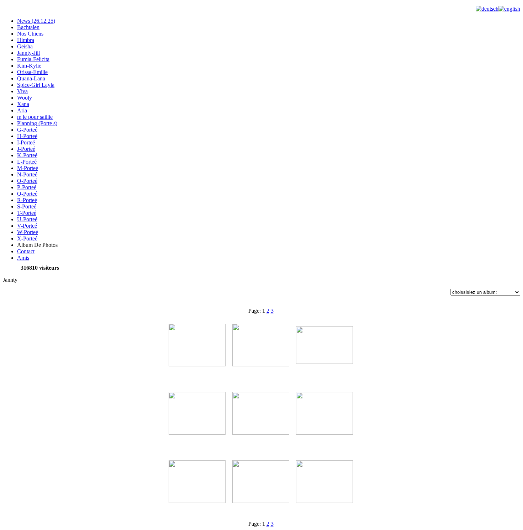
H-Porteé (27, 136)
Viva (22, 91)
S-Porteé (26, 206)
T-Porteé (26, 213)
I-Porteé (26, 142)
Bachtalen (28, 27)
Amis (23, 258)
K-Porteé (27, 155)
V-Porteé (27, 226)
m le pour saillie (35, 117)
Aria (22, 110)
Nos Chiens (30, 34)
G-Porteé (27, 130)
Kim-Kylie (29, 66)
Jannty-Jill (28, 53)
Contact (26, 251)
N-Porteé (27, 174)
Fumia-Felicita (33, 59)
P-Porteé (26, 187)
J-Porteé (26, 149)
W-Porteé (27, 232)
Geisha (25, 46)
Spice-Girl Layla (35, 85)
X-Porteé (27, 238)
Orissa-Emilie (32, 72)
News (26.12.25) (36, 21)
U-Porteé (27, 219)
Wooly (24, 98)
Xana (23, 104)
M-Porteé (27, 168)
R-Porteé (27, 200)
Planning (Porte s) (37, 123)
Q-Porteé (27, 194)
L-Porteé (27, 162)
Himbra (25, 40)
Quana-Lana (31, 78)
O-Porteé (27, 181)
